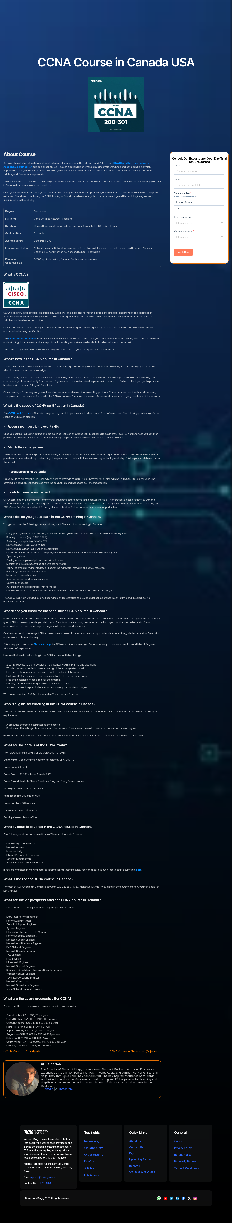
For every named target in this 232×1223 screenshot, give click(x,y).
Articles (89, 1168)
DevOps (89, 1161)
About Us (135, 1141)
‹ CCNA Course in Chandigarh (21, 1051)
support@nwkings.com (42, 1177)
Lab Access (91, 1175)
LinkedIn (47, 1089)
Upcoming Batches (141, 1159)
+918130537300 (46, 1183)
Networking (91, 1141)
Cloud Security (93, 1148)
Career (178, 1141)
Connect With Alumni (142, 1171)
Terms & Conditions (186, 1168)
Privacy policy (183, 1148)
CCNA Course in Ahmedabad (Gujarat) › (134, 1051)
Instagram (66, 1089)
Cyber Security (93, 1154)
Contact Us (136, 1147)
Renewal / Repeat (185, 1161)
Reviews (134, 1165)
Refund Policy (182, 1154)
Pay (131, 1153)
